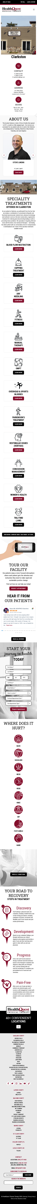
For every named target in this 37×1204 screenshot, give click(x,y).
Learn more (18, 172)
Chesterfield (18, 1101)
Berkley (18, 1046)
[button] (2, 630)
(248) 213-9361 (19, 75)
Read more (9, 625)
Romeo (18, 1112)
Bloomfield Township (18, 1042)
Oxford (18, 1063)
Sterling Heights (19, 1118)
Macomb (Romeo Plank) (18, 1106)
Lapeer (18, 1092)
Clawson (18, 1054)
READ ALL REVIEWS (18, 639)
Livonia (18, 1128)
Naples (19, 1144)
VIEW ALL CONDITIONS (18, 874)
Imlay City (18, 1094)
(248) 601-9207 (22, 1163)
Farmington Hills (18, 1044)
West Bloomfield (18, 1079)
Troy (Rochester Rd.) (18, 1075)
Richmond (18, 1110)
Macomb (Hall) (18, 1104)
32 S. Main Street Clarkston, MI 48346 (18, 92)
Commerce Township (18, 1048)
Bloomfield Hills (18, 1040)
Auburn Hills (18, 1050)
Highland (18, 1057)
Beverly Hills (18, 1038)
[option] (18, 187)
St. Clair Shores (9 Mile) (18, 1116)
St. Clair (18, 1138)
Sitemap (25, 1196)
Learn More (18, 249)
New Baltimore (18, 1102)
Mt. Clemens (18, 1108)
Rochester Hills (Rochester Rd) (18, 1067)
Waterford (18, 1077)
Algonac (18, 1136)
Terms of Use (14, 1198)
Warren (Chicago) (18, 1120)
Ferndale (18, 1056)
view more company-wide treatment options (18, 534)
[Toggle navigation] (34, 9)
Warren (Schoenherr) (18, 1122)
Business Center (22, 1198)
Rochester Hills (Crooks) (18, 1069)
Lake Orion (18, 1059)
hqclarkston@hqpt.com (19, 77)
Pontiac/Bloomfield (18, 1065)
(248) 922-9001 (19, 73)
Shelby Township (18, 1114)
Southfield (18, 1071)
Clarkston (18, 1052)
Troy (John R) (18, 1073)
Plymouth (18, 1130)
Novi (18, 1061)
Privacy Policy (31, 1196)
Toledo (18, 1150)
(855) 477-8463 (22, 1160)
